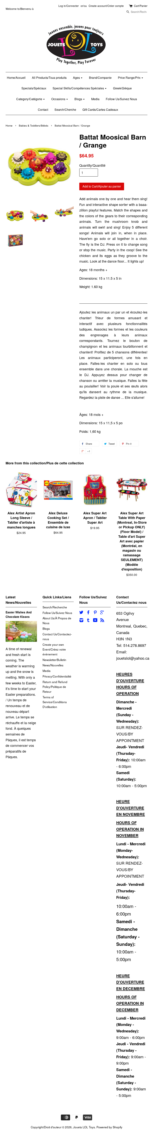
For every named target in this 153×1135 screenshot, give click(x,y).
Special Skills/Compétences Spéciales (79, 88)
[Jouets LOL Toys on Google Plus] (102, 613)
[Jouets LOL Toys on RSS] (102, 620)
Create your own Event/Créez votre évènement (54, 649)
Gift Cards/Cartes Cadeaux (100, 109)
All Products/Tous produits (49, 77)
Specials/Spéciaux (33, 88)
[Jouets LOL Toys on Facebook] (88, 613)
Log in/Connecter (68, 6)
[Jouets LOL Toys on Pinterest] (95, 613)
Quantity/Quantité (92, 165)
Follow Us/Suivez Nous (121, 99)
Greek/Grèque (122, 88)
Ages (77, 77)
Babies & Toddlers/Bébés (33, 125)
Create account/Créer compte (106, 6)
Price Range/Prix (129, 77)
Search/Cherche (65, 109)
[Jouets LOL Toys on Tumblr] (88, 620)
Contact (43, 109)
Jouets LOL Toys (84, 1127)
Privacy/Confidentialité (57, 676)
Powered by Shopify (109, 1127)
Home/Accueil (16, 77)
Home (9, 125)
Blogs (78, 99)
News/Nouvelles (53, 665)
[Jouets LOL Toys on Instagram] (81, 620)
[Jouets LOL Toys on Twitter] (81, 613)
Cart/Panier (140, 6)
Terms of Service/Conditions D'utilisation (55, 702)
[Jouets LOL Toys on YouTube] (95, 620)
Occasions (58, 99)
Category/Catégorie (29, 99)
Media (95, 99)
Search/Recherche (55, 607)
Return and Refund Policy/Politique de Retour (55, 686)
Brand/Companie (100, 77)
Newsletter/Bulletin (54, 660)
